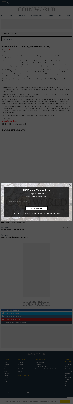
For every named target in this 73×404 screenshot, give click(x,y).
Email (10, 198)
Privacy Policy (56, 213)
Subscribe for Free (36, 208)
